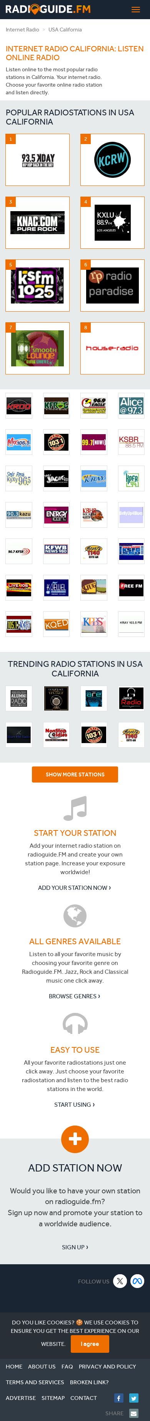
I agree (90, 1343)
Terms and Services (35, 1382)
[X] (120, 1281)
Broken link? (89, 1382)
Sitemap (53, 1398)
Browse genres (73, 996)
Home (14, 1366)
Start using (72, 1104)
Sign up (73, 1247)
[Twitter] (136, 1398)
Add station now (75, 1168)
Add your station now (72, 887)
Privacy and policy (107, 1366)
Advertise (21, 1398)
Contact (83, 1398)
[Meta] (137, 1281)
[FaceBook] (121, 1398)
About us (42, 1366)
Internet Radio (22, 29)
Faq (67, 1366)
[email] (136, 1413)
